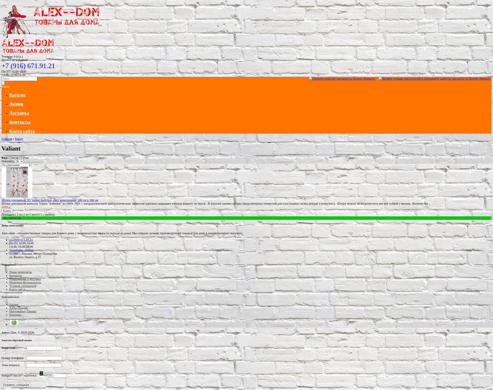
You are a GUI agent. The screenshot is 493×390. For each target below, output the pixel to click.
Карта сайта (17, 289)
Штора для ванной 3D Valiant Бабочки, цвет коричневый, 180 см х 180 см (50, 200)
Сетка (25, 157)
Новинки (15, 314)
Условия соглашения (22, 286)
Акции (13, 304)
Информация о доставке (25, 279)
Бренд (19, 139)
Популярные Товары (22, 311)
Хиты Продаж (18, 308)
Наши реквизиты (20, 272)
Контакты (15, 275)
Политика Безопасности (25, 282)
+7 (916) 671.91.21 (28, 66)
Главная (7, 139)
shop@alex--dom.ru (21, 250)
